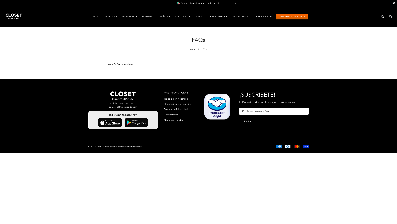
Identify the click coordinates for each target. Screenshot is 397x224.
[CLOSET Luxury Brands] (13, 16)
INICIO (96, 16)
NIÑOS (164, 16)
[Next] (235, 3)
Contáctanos (171, 114)
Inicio (193, 49)
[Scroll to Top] (391, 207)
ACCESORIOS (240, 16)
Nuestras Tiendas (173, 119)
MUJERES (147, 16)
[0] (390, 16)
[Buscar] (383, 16)
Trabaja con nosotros (176, 98)
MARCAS (110, 16)
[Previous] (161, 3)
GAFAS (199, 16)
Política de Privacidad (176, 109)
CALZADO (181, 16)
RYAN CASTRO (264, 16)
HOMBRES (128, 16)
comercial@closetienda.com (123, 107)
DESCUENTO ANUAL (290, 16)
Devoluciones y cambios (177, 104)
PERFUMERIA (217, 16)
